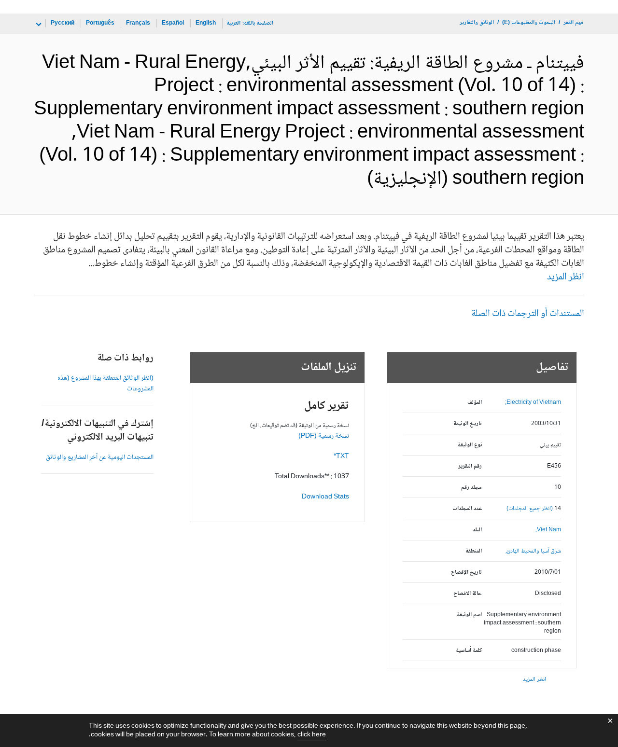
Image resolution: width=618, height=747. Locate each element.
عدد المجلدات (467, 509)
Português (100, 23)
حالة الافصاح (467, 594)
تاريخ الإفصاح (466, 572)
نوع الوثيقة (470, 445)
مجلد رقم (471, 488)
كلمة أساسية (469, 651)
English (206, 23)
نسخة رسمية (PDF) (323, 436)
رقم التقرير (470, 466)
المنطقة (473, 551)
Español (173, 23)
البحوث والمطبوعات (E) (528, 23)
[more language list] (38, 24)
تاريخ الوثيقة (467, 424)
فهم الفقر (573, 23)
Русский (62, 23)
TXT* (341, 456)
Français (138, 23)
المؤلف (474, 403)
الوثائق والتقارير (477, 23)
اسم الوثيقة (469, 615)
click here (311, 735)
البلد (477, 530)
